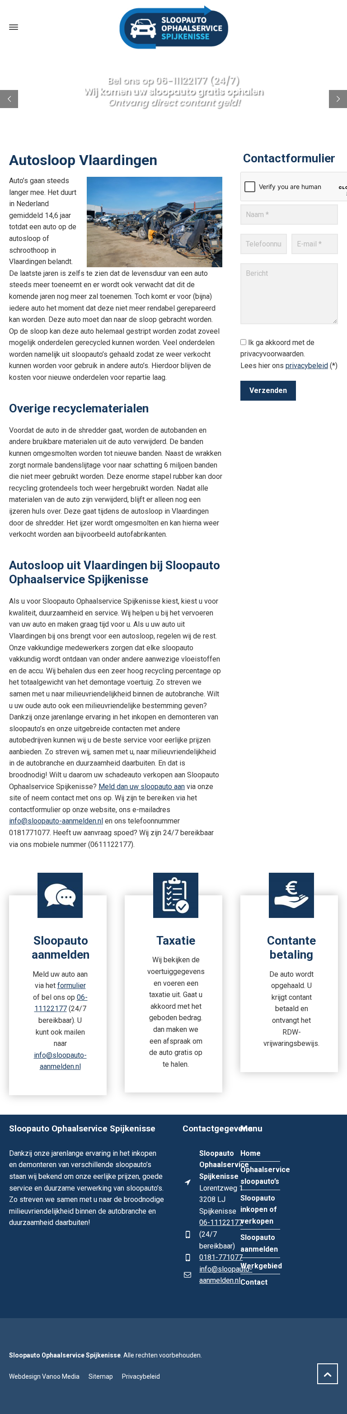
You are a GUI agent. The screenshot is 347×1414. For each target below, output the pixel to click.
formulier (71, 985)
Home (250, 1153)
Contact (253, 1282)
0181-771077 (221, 1257)
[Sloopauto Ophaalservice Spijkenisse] (173, 27)
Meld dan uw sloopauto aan (141, 786)
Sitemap (101, 1376)
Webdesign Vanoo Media (44, 1376)
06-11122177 (221, 1222)
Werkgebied (261, 1266)
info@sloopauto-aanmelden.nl (56, 821)
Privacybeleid (141, 1376)
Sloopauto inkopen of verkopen (258, 1209)
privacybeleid (307, 365)
